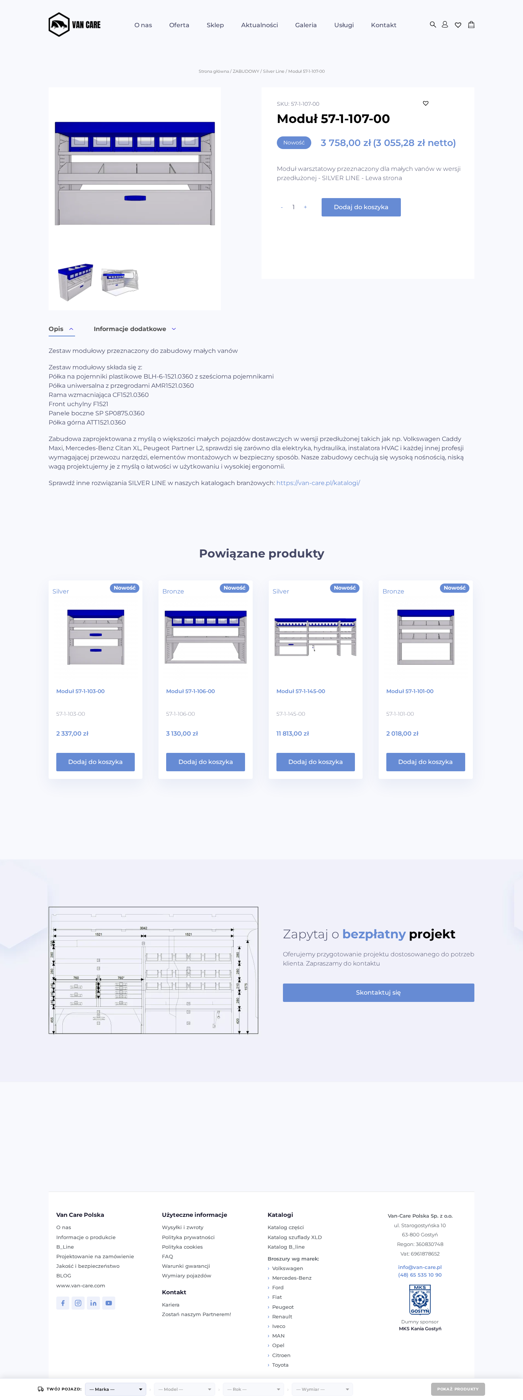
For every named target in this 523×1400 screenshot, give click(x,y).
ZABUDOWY (246, 71)
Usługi (344, 25)
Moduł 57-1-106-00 (190, 691)
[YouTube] (108, 1303)
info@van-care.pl (420, 1267)
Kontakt (384, 25)
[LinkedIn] (93, 1303)
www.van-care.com (80, 1285)
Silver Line (273, 71)
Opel (278, 1345)
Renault (282, 1316)
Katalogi (280, 1214)
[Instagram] (78, 1303)
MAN (278, 1336)
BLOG (63, 1275)
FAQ (167, 1256)
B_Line (65, 1247)
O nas (143, 25)
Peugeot (283, 1307)
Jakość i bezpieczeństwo (87, 1266)
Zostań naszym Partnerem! (196, 1314)
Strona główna (214, 71)
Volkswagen (287, 1268)
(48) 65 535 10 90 (420, 1275)
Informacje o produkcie (86, 1237)
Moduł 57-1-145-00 (300, 691)
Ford (278, 1287)
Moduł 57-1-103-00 (80, 691)
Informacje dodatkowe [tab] (130, 329)
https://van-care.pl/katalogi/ (318, 483)
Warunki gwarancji (186, 1266)
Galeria (306, 25)
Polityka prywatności (188, 1237)
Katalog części (286, 1227)
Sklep (215, 25)
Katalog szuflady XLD (295, 1237)
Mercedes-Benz (292, 1278)
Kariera (171, 1305)
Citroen (281, 1355)
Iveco (278, 1326)
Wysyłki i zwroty (182, 1227)
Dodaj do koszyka (361, 207)
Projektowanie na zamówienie (95, 1256)
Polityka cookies (182, 1247)
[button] (425, 103)
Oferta (179, 25)
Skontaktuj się (378, 992)
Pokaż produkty (458, 1389)
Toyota (280, 1365)
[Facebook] (62, 1303)
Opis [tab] (56, 329)
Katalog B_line (286, 1247)
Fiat (277, 1297)
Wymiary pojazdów (186, 1275)
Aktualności (259, 25)
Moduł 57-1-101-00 (409, 691)
